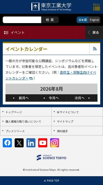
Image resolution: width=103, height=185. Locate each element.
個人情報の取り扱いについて (23, 121)
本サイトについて (68, 112)
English (94, 20)
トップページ (13, 112)
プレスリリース (15, 131)
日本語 (83, 20)
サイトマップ (65, 121)
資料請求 (62, 131)
